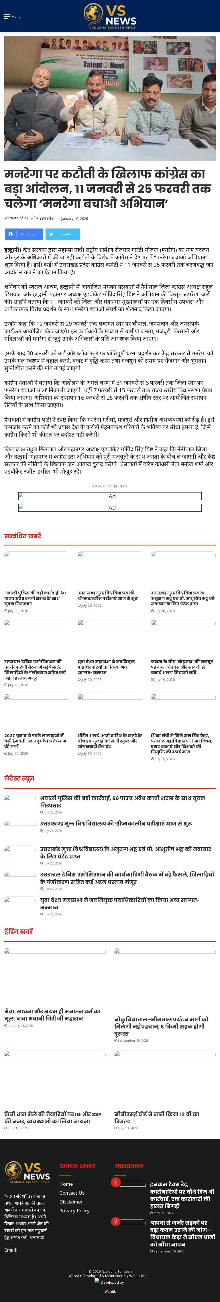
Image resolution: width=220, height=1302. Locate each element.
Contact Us (72, 1192)
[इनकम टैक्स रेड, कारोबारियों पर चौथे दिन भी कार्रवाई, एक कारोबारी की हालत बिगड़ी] (130, 1191)
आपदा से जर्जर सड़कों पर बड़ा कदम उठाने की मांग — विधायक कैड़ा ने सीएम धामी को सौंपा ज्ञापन (182, 1233)
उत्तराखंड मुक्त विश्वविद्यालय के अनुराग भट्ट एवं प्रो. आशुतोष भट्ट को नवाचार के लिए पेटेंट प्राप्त (183, 598)
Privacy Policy (74, 1210)
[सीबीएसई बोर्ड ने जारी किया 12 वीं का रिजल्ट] (165, 1079)
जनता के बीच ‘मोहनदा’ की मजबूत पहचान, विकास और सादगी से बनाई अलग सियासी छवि (182, 667)
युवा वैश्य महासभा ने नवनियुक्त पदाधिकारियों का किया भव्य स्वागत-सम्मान (106, 667)
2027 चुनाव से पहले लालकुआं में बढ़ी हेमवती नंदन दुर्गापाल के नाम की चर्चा (35, 741)
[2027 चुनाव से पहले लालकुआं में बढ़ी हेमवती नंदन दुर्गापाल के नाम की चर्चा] (36, 712)
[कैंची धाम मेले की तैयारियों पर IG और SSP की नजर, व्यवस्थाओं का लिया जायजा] (55, 1079)
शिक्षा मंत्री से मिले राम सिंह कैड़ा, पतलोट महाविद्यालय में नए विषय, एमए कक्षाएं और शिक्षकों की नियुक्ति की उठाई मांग (181, 744)
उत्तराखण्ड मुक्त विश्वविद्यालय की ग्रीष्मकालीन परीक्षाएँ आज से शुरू (108, 595)
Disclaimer (71, 1201)
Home (66, 1184)
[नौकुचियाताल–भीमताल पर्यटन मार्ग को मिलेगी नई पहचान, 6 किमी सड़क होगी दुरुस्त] (165, 980)
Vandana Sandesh (117, 1271)
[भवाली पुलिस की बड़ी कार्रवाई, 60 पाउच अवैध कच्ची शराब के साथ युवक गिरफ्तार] (36, 569)
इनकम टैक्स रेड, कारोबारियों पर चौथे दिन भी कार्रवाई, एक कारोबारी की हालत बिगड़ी (182, 1195)
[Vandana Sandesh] (110, 16)
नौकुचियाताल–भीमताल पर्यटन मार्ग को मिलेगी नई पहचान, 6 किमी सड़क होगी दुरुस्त (161, 1026)
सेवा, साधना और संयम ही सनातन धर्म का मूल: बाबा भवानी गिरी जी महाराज (52, 1015)
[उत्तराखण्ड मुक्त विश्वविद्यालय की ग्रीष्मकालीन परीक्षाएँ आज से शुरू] (110, 569)
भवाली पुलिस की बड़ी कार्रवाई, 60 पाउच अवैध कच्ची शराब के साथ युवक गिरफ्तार (35, 598)
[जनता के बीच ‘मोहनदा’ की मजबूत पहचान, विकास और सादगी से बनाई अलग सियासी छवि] (183, 638)
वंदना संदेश (47, 218)
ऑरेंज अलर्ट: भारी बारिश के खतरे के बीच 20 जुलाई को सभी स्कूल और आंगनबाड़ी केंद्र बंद (110, 741)
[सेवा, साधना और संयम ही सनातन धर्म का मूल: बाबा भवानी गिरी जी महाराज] (55, 976)
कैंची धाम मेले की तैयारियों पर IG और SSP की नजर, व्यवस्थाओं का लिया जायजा (53, 1118)
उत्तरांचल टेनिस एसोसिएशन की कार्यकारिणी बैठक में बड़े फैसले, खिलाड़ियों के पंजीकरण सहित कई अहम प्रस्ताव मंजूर (35, 670)
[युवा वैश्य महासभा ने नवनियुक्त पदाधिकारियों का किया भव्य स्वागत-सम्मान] (110, 638)
